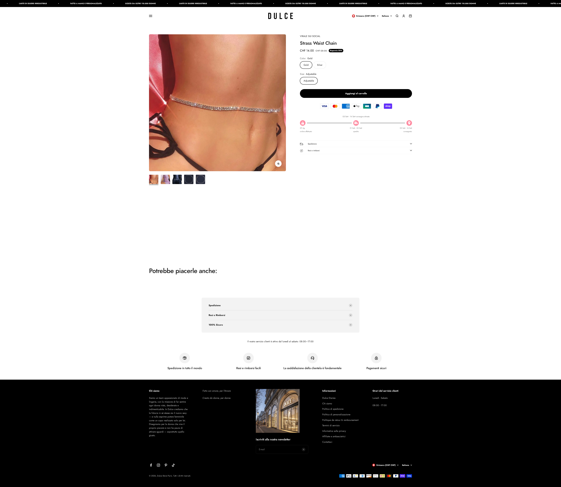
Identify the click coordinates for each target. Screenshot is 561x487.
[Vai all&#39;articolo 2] (165, 180)
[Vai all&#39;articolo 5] (200, 180)
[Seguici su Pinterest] (166, 465)
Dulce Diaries (328, 398)
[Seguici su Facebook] (151, 465)
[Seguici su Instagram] (158, 465)
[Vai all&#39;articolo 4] (188, 180)
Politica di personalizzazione (336, 414)
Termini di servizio (331, 425)
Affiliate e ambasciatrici (334, 436)
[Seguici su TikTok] (173, 465)
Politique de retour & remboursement (340, 420)
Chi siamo (327, 403)
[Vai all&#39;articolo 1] (153, 180)
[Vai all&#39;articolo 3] (177, 180)
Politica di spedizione (332, 409)
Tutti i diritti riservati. (182, 475)
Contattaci (327, 442)
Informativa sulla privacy (334, 431)
